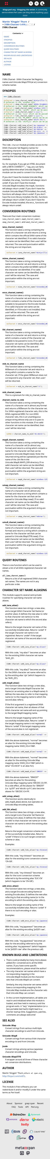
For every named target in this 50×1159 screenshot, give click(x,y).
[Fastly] (25, 1124)
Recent (40, 1103)
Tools (20, 1106)
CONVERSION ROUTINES (14, 46)
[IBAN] (15, 1131)
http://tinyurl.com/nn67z (13, 1076)
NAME (6, 36)
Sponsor (18, 1103)
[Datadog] (11, 1119)
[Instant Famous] (24, 1131)
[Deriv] (24, 1119)
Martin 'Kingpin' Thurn (14, 21)
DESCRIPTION (9, 43)
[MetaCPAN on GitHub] (22, 1153)
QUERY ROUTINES (11, 49)
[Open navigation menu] (36, 3)
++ (32, 24)
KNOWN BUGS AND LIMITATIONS (18, 55)
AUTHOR (7, 61)
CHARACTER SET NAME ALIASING (18, 52)
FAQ (14, 1106)
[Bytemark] (34, 1114)
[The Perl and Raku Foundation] (31, 1137)
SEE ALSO (8, 58)
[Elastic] (38, 1119)
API (27, 1106)
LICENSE (7, 64)
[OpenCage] (21, 1137)
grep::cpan (30, 1103)
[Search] (31, 3)
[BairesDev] (18, 1114)
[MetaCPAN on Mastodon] (30, 1153)
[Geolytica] (7, 1131)
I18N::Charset (14, 96)
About (9, 1103)
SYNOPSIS (8, 39)
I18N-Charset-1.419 (14, 24)
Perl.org (34, 1106)
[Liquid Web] (37, 1131)
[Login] (42, 3)
